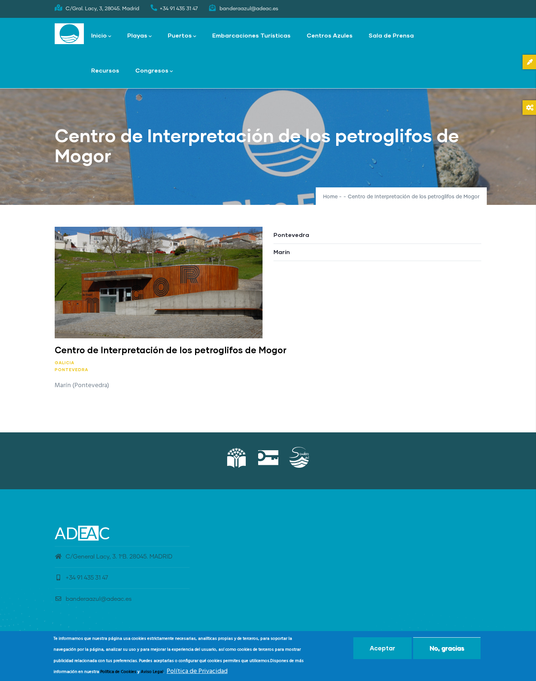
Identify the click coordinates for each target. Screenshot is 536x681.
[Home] (69, 34)
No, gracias (447, 648)
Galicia (64, 362)
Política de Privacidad (197, 671)
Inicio (99, 35)
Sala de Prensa (391, 35)
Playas (137, 35)
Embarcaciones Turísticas (251, 35)
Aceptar (382, 648)
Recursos (105, 70)
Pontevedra (71, 369)
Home (330, 196)
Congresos (151, 70)
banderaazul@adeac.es (99, 599)
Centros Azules (330, 35)
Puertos (180, 35)
